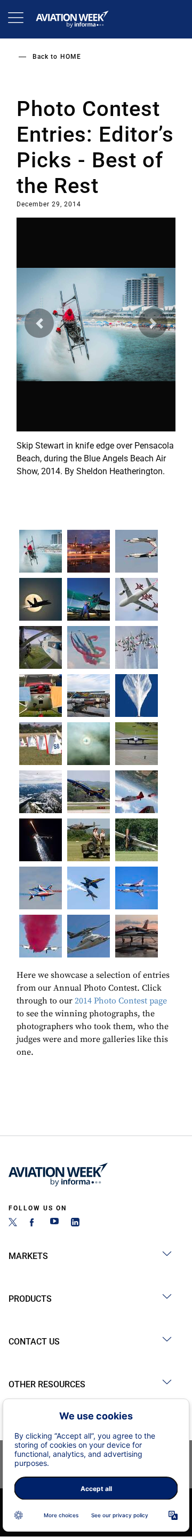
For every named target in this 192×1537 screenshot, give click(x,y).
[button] (39, 323)
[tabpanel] (96, 349)
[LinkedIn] (75, 1223)
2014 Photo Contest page (121, 1000)
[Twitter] (13, 1223)
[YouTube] (54, 1223)
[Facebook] (33, 1223)
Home (70, 56)
